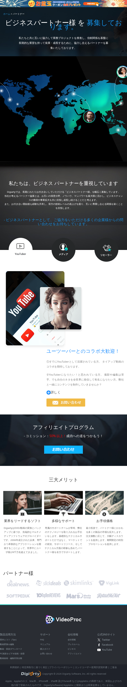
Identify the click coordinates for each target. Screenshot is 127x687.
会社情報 (72, 639)
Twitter (105, 639)
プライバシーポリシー (60, 667)
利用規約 (14, 667)
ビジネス (72, 648)
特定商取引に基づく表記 (34, 667)
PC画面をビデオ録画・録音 (12, 653)
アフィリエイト (75, 653)
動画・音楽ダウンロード (11, 648)
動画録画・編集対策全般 (11, 658)
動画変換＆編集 (7, 644)
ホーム (6, 13)
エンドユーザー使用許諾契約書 (91, 667)
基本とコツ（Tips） (9, 639)
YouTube (106, 649)
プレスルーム (74, 644)
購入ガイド (45, 648)
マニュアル (45, 644)
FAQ (42, 639)
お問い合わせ (46, 653)
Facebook (107, 644)
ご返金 (113, 667)
